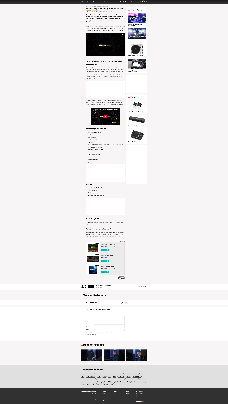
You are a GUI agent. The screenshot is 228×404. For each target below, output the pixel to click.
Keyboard (116, 1)
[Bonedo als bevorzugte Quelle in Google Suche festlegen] (95, 11)
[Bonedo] (85, 1)
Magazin (137, 1)
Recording (103, 1)
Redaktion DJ (102, 11)
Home (87, 6)
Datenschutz (128, 395)
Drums (111, 1)
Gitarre (95, 1)
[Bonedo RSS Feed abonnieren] (146, 1)
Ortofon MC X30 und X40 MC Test (135, 111)
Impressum (127, 393)
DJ (107, 1)
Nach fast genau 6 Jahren (92, 14)
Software (132, 1)
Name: (87, 326)
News (93, 6)
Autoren (127, 397)
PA (120, 1)
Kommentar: (89, 317)
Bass (99, 1)
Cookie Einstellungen (130, 398)
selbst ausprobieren (105, 238)
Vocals (127, 1)
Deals (141, 1)
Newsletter (88, 399)
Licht (123, 1)
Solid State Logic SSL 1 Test (134, 141)
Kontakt (127, 391)
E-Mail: (87, 329)
